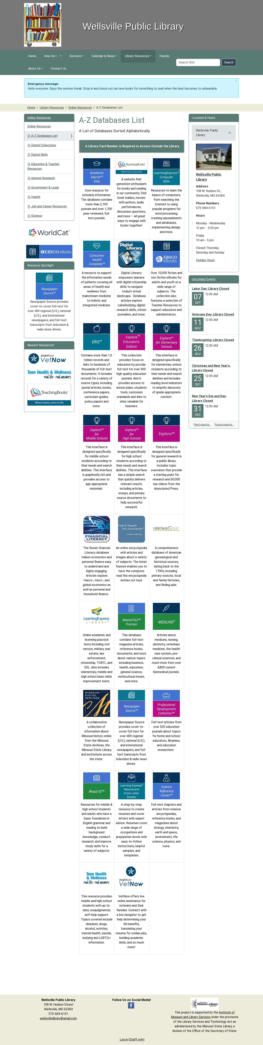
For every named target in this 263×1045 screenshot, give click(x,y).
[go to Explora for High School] (131, 428)
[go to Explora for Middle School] (96, 428)
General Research (42, 178)
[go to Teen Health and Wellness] (96, 877)
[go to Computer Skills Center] (166, 171)
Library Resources (137, 56)
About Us (34, 68)
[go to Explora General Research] (166, 428)
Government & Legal (44, 187)
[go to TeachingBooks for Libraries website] (131, 166)
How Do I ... (51, 56)
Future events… (224, 424)
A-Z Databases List (44, 136)
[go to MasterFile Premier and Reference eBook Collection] (131, 616)
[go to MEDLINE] (166, 616)
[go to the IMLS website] (204, 1004)
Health (35, 197)
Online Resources (80, 107)
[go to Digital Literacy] (131, 254)
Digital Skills (39, 154)
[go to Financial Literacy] (96, 529)
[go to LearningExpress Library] (96, 616)
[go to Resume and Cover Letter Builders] (131, 785)
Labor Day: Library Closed (210, 288)
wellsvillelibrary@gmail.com (58, 1018)
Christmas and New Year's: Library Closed (211, 368)
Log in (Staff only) (132, 1039)
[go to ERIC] (96, 336)
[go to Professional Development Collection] (166, 703)
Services (75, 56)
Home (32, 56)
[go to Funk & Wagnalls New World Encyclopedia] (131, 529)
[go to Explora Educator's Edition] (131, 336)
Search (229, 62)
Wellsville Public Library (207, 133)
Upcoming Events (204, 279)
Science (36, 216)
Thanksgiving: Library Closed (213, 340)
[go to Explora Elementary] (166, 336)
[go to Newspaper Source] (131, 703)
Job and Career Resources (48, 206)
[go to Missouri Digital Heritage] (96, 703)
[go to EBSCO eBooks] (166, 254)
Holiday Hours (205, 260)
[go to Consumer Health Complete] (96, 254)
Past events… (202, 424)
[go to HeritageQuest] (166, 529)
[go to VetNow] (131, 877)
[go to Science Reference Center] (166, 785)
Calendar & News (103, 56)
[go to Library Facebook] (131, 1005)
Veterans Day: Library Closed (213, 314)
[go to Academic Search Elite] (96, 171)
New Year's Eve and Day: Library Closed (209, 398)
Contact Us (58, 68)
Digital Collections (43, 145)
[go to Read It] (96, 785)
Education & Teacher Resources (43, 166)
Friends (164, 56)
